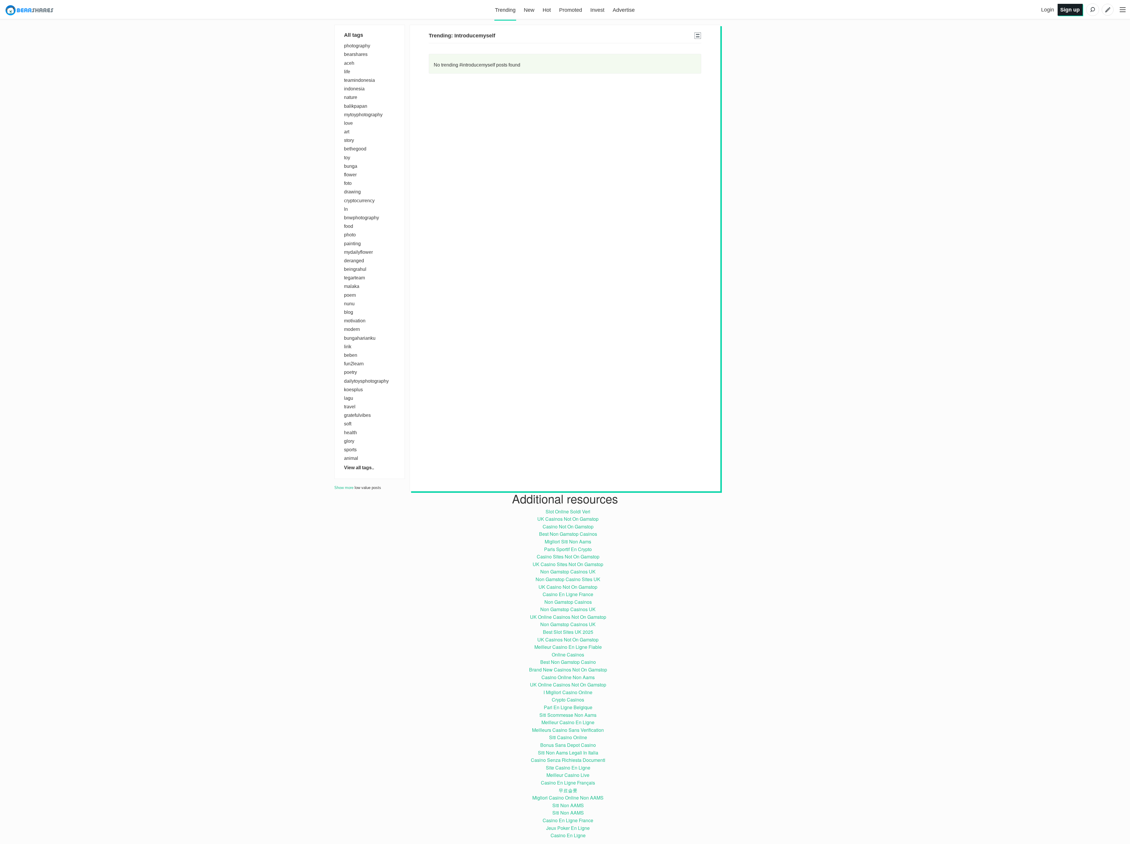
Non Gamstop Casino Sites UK (568, 579)
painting (352, 243)
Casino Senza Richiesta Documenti (568, 760)
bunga (350, 166)
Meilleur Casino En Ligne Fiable (568, 647)
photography (357, 45)
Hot (547, 10)
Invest (597, 10)
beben (350, 355)
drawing (352, 191)
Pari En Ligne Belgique (568, 707)
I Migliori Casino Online (568, 692)
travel (349, 406)
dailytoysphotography (366, 381)
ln (346, 209)
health (350, 432)
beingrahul (355, 269)
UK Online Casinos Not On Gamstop (568, 616)
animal (351, 458)
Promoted (570, 10)
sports (350, 449)
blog (348, 312)
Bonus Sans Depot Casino (568, 745)
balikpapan (355, 106)
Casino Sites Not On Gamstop (568, 556)
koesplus (353, 389)
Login (1047, 10)
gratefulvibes (357, 415)
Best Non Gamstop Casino (568, 662)
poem (350, 295)
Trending (505, 10)
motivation (354, 320)
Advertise (624, 10)
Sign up (1070, 10)
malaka (351, 286)
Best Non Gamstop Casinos (568, 533)
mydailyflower (358, 252)
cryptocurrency (359, 200)
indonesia (354, 88)
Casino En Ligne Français (568, 782)
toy (347, 157)
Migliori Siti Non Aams (568, 541)
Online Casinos (568, 654)
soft (347, 423)
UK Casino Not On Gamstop (568, 586)
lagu (348, 398)
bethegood (355, 148)
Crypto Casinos (568, 699)
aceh (349, 63)
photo (350, 234)
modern (352, 329)
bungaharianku (359, 338)
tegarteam (354, 277)
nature (350, 97)
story (349, 140)
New (529, 10)
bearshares (356, 54)
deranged (354, 260)
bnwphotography (361, 217)
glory (349, 441)
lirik (347, 346)
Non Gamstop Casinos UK (568, 571)
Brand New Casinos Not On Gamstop (568, 669)
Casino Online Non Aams (568, 677)
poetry (350, 372)
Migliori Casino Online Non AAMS (568, 797)
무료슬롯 (568, 790)
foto (348, 183)
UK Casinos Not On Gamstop (568, 518)
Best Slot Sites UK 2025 (568, 632)
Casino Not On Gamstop (568, 526)
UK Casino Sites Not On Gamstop (568, 564)
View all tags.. (359, 467)
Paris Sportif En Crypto (568, 549)
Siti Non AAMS (568, 805)
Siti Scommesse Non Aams (567, 715)
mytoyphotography (363, 114)
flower (350, 174)
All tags (353, 35)
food (348, 226)
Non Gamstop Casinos (568, 601)
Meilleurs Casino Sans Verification (568, 730)
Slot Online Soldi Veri (568, 511)
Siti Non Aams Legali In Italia (568, 752)
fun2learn (354, 363)
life (347, 71)
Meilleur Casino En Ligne (567, 722)
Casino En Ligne (568, 835)
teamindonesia (359, 80)
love (348, 123)
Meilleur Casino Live (567, 775)
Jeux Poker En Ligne (568, 828)
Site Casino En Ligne (568, 767)
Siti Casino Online (568, 737)
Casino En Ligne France (568, 594)
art (346, 131)
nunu (349, 303)
